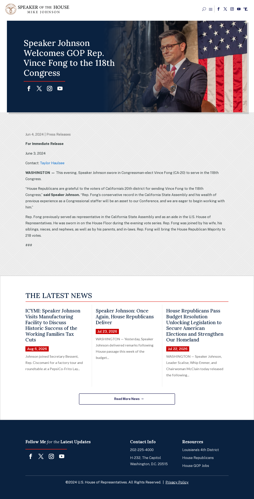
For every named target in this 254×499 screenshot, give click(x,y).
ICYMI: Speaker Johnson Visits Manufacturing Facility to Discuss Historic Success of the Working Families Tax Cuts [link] (52, 325)
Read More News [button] (127, 399)
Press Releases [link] (58, 134)
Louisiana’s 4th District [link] (200, 450)
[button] (210, 9)
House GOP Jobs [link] (195, 466)
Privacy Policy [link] (177, 482)
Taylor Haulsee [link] (52, 163)
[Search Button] (204, 9)
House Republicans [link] (198, 458)
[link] (37, 9)
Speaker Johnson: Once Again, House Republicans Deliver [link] (125, 316)
